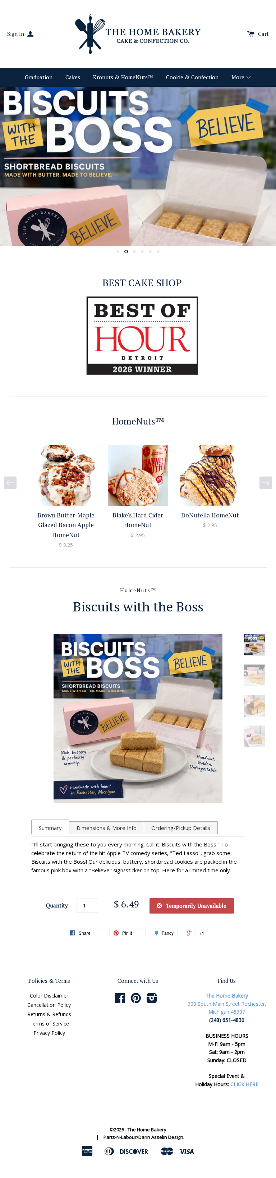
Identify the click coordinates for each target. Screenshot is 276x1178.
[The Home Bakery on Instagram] (151, 1000)
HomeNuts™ (138, 590)
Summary (50, 827)
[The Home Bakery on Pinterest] (135, 1000)
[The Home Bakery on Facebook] (120, 1000)
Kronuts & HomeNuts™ (123, 77)
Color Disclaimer (49, 995)
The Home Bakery (147, 1129)
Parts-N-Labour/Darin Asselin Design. (144, 1137)
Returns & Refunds (49, 1014)
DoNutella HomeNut (210, 515)
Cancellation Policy (49, 1004)
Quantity (57, 905)
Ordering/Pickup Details (180, 827)
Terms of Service (49, 1023)
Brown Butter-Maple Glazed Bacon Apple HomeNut (66, 525)
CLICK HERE (244, 1084)
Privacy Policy (49, 1032)
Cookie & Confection (192, 77)
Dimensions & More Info (107, 827)
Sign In (16, 33)
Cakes (72, 77)
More (238, 77)
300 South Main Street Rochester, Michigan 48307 (227, 1003)
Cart (263, 33)
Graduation (38, 77)
